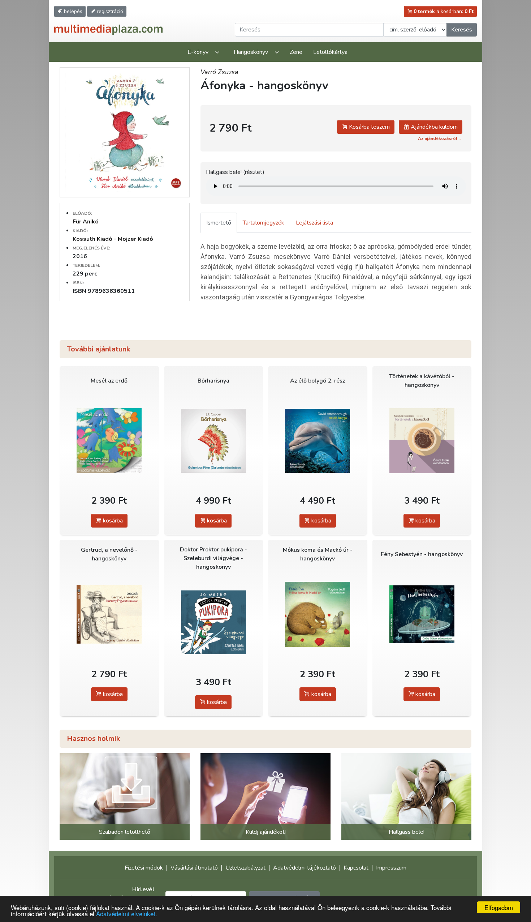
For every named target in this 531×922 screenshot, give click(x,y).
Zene (296, 52)
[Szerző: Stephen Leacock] (109, 614)
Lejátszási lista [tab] (314, 223)
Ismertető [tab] (218, 223)
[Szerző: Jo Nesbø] (213, 622)
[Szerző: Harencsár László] (109, 441)
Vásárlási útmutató (194, 868)
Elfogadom (498, 907)
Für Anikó (86, 222)
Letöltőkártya (330, 52)
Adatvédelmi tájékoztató (304, 868)
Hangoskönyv (251, 52)
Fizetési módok (144, 868)
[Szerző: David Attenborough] (317, 441)
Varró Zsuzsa (219, 72)
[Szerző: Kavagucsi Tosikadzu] (422, 441)
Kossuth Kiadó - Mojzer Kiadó (113, 239)
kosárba (112, 521)
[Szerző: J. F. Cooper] (213, 441)
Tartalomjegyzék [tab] (263, 223)
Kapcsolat (356, 868)
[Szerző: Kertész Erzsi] (422, 614)
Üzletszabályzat (245, 868)
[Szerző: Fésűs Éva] (317, 614)
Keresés (461, 30)
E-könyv (197, 52)
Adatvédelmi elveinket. (126, 913)
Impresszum (391, 868)
